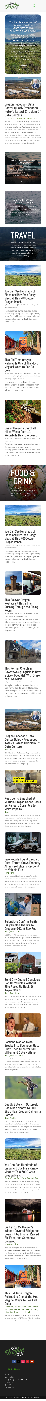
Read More (23, 65)
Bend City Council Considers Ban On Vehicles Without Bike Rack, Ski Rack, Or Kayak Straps (23, 984)
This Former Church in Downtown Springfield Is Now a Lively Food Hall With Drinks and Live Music (23, 673)
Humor (7, 931)
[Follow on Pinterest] (27, 1361)
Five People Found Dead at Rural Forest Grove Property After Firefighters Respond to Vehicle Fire (22, 864)
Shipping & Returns (16, 1379)
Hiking (33, 438)
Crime (7, 872)
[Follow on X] (18, 1361)
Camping (16, 169)
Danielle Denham (19, 35)
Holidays (36, 376)
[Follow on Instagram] (23, 1361)
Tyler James (11, 118)
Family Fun (21, 209)
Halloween (30, 376)
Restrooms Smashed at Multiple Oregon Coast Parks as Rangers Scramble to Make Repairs (23, 803)
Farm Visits (31, 37)
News (30, 118)
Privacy (9, 1382)
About (8, 1374)
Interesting (33, 209)
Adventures (33, 167)
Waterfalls (11, 441)
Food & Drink (30, 682)
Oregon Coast (23, 169)
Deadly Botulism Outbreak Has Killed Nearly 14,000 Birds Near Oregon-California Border (23, 1109)
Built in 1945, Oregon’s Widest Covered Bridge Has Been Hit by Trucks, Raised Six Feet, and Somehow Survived (22, 1234)
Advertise (10, 1377)
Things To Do (21, 212)
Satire (35, 118)
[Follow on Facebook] (14, 1361)
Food (21, 40)
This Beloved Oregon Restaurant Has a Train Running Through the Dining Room (21, 605)
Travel (26, 212)
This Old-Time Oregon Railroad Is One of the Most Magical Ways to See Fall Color (21, 365)
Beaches (11, 169)
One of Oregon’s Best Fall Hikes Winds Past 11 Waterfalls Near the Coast (21, 431)
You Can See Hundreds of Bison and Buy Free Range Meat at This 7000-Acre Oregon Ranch (23, 26)
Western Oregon (31, 169)
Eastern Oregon (20, 37)
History (17, 1244)
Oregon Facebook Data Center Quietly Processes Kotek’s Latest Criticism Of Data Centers (23, 109)
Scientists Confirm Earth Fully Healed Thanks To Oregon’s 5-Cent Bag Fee (21, 925)
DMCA (8, 1385)
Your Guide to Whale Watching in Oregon (23, 201)
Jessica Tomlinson (15, 206)
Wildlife (13, 1118)
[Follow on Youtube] (32, 1361)
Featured (15, 40)
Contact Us (11, 1387)
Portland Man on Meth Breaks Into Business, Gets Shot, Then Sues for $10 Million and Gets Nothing (22, 1047)
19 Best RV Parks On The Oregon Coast (23, 161)
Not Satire (19, 1055)
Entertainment (14, 209)
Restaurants (19, 616)
